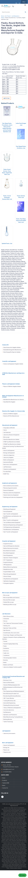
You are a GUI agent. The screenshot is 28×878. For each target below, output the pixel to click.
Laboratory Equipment (12, 813)
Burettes (5, 660)
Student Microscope (8, 602)
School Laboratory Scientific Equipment (11, 810)
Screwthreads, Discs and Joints (11, 632)
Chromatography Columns (10, 657)
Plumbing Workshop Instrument (11, 705)
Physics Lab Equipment (13, 811)
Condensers (6, 655)
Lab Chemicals (7, 432)
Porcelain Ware (7, 471)
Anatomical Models (8, 462)
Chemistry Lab (7, 752)
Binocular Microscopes (9, 599)
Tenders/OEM (5, 783)
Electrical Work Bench (8, 682)
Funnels (5, 641)
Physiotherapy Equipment (9, 574)
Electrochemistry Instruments (10, 485)
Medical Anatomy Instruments (10, 548)
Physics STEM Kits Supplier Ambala (12, 386)
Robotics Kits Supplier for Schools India (13, 411)
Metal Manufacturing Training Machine (13, 717)
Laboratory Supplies (8, 457)
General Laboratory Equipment (11, 495)
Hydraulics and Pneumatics (10, 714)
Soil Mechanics (7, 712)
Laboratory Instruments (9, 733)
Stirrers (5, 621)
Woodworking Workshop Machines (12, 696)
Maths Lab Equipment (8, 460)
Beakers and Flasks (8, 664)
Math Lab (8, 814)
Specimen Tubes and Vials (9, 628)
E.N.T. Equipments (7, 560)
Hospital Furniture (7, 543)
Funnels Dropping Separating (10, 643)
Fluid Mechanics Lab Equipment (11, 529)
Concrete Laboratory (8, 710)
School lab (3, 814)
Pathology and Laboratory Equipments (13, 497)
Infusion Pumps (7, 576)
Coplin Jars (6, 653)
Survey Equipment (7, 511)
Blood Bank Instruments (9, 550)
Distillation (6, 648)
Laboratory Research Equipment (11, 434)
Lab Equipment (6, 731)
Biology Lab (6, 747)
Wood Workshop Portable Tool (11, 693)
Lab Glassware (15, 16)
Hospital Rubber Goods (9, 571)
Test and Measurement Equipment (11, 522)
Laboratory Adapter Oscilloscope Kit (12, 667)
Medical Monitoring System (10, 567)
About (23, 1)
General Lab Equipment (9, 745)
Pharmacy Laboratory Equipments (11, 492)
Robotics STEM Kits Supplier (10, 413)
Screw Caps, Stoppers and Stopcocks (12, 635)
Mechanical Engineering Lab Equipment (13, 525)
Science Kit (5, 345)
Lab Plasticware (7, 467)
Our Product (8, 16)
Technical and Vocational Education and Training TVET (13, 677)
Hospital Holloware (8, 562)
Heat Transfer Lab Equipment (10, 513)
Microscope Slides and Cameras (11, 597)
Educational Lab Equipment (9, 425)
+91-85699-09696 (7, 772)
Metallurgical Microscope (9, 604)
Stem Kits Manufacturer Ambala (11, 439)
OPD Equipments (7, 564)
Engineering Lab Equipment (9, 506)
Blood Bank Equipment (9, 553)
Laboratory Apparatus (8, 455)
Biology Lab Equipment (9, 452)
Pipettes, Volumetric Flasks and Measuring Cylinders (13, 638)
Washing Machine (7, 719)
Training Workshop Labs (9, 700)
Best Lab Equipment (7, 742)
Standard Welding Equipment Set (11, 685)
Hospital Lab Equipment (8, 541)
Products (4, 780)
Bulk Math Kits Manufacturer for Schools (13, 399)
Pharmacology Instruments (10, 488)
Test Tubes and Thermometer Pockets (13, 623)
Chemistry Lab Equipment (9, 469)
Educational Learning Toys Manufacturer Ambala (13, 447)
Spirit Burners (6, 630)
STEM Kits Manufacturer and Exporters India (13, 373)
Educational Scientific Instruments (19, 809)
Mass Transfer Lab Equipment (10, 520)
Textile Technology (8, 721)
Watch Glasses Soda (8, 616)
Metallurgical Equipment (9, 509)
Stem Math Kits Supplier (9, 402)
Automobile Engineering (9, 703)
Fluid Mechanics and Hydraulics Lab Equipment (11, 517)
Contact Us (5, 788)
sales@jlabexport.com (8, 769)
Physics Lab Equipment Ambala (11, 384)
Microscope (6, 437)
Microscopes (24, 814)
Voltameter (6, 618)
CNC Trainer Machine (8, 698)
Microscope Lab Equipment (9, 592)
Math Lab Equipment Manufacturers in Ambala (13, 396)
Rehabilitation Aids (8, 569)
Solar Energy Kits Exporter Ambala (11, 352)
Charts (5, 430)
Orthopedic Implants (8, 583)
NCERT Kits (6, 474)
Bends (4, 662)
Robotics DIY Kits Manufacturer (11, 416)
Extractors (6, 650)
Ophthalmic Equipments (9, 581)
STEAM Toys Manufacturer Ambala (12, 444)
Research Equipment (8, 490)
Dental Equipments (8, 555)
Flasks (2, 17)
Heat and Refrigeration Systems (11, 546)
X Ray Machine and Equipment (10, 578)
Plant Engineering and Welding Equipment (13, 691)
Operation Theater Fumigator (10, 557)
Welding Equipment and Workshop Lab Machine (12, 688)
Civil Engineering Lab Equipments (11, 527)
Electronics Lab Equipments (10, 464)
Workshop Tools (7, 680)
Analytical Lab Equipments (9, 483)
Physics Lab (6, 750)
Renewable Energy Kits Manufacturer (12, 349)
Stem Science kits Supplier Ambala (12, 347)
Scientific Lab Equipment (9, 361)
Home (2, 16)
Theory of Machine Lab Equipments (12, 707)
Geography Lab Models (9, 427)
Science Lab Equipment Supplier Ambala (13, 363)
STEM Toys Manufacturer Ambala (11, 441)
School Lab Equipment (8, 450)
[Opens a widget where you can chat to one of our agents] (22, 875)
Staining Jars (6, 625)
